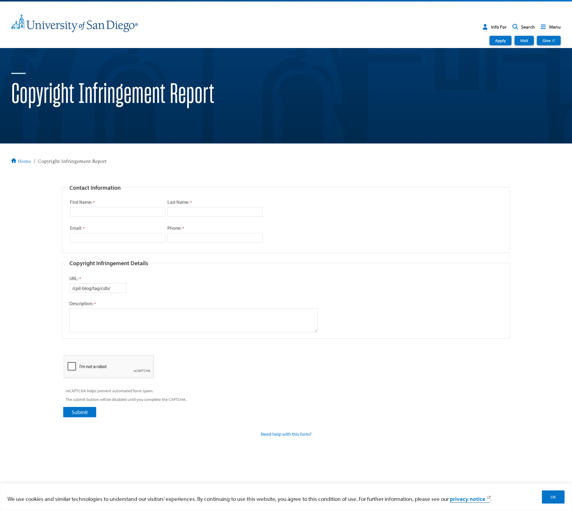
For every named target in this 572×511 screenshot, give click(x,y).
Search (528, 27)
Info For (499, 27)
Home (24, 161)
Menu (555, 27)
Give (547, 40)
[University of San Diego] (74, 23)
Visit (524, 40)
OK (553, 497)
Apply (500, 40)
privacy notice (467, 498)
